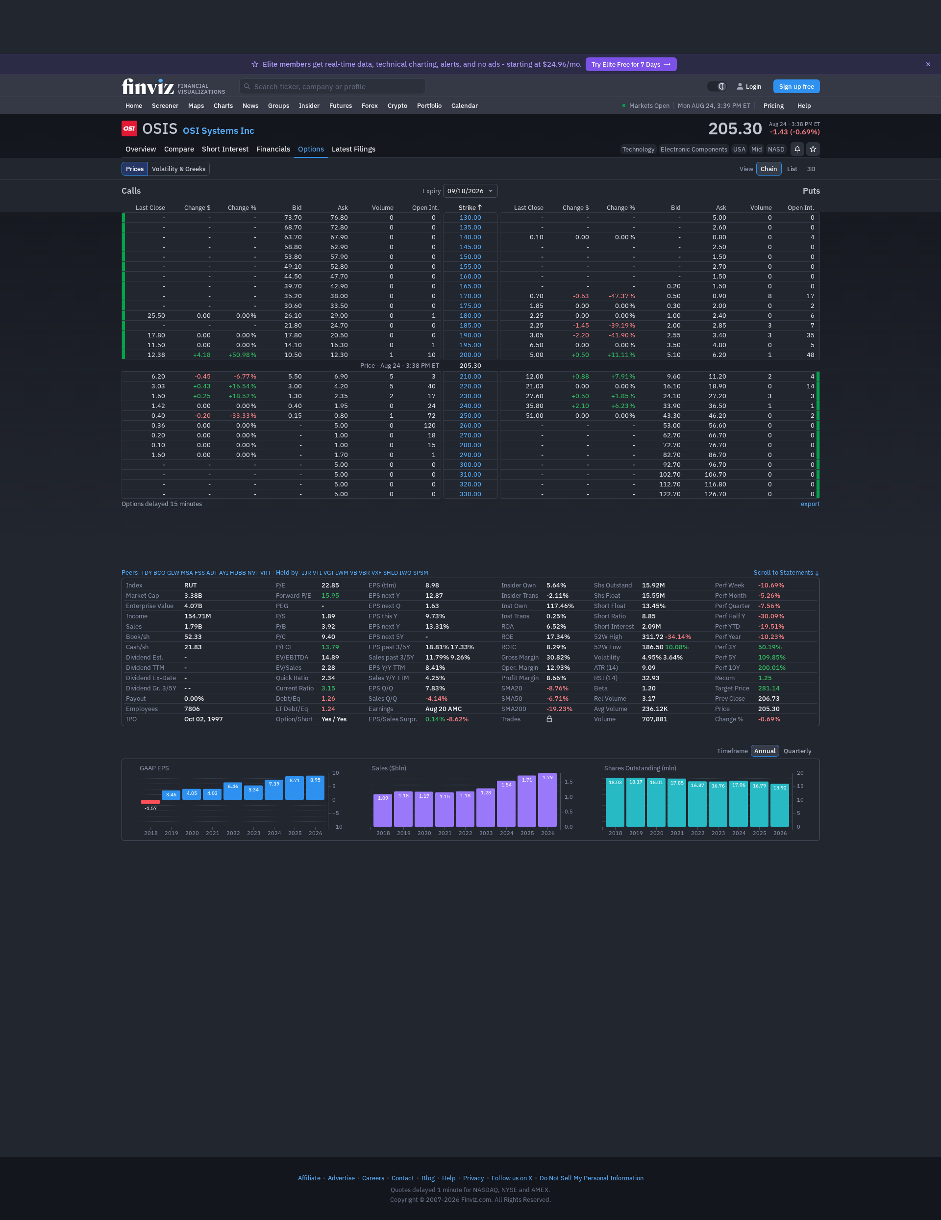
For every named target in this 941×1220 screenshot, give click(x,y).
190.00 (470, 335)
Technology (638, 149)
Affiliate (309, 1178)
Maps (196, 105)
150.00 (470, 256)
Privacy (473, 1178)
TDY (146, 572)
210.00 (470, 376)
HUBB (238, 572)
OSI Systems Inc (218, 130)
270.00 (470, 435)
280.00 (470, 445)
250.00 (470, 415)
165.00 (470, 286)
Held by (287, 572)
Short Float (610, 606)
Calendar (464, 105)
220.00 (470, 386)
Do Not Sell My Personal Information (592, 1178)
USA (739, 149)
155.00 (470, 266)
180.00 (470, 315)
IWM (342, 572)
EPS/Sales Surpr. (393, 719)
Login (754, 86)
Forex (370, 105)
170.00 (470, 296)
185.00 (470, 325)
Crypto (397, 105)
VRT (265, 572)
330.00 (470, 494)
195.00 (470, 345)
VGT (328, 572)
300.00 (470, 464)
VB (353, 572)
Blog (428, 1178)
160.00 (470, 276)
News (250, 105)
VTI (317, 572)
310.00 (470, 474)
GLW (173, 572)
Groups (278, 105)
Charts (223, 105)
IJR (306, 572)
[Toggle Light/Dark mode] (717, 86)
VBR (364, 572)
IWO (405, 572)
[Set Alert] (797, 149)
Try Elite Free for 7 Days (626, 64)
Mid (756, 149)
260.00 (470, 425)
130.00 (470, 217)
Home (133, 105)
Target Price (732, 688)
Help (804, 105)
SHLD (390, 572)
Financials (273, 148)
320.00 (470, 484)
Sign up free (796, 86)
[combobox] (332, 86)
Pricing (774, 105)
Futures (340, 105)
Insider (309, 105)
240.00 (470, 405)
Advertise (341, 1178)
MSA (187, 572)
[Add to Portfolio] (813, 149)
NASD (776, 149)
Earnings (381, 708)
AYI (223, 572)
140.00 (470, 237)
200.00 (470, 354)
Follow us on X (512, 1178)
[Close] (928, 64)
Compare (179, 148)
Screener (165, 105)
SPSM (420, 572)
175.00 (470, 305)
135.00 (470, 227)
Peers (130, 572)
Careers (373, 1178)
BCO (159, 572)
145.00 (470, 247)
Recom (725, 678)
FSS (200, 572)
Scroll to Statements (783, 572)
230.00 (470, 396)
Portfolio (429, 105)
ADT (212, 572)
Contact (403, 1178)
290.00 (470, 454)
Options (311, 148)
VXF (376, 572)
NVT (253, 572)
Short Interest (225, 148)
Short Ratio (610, 616)
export (810, 504)
